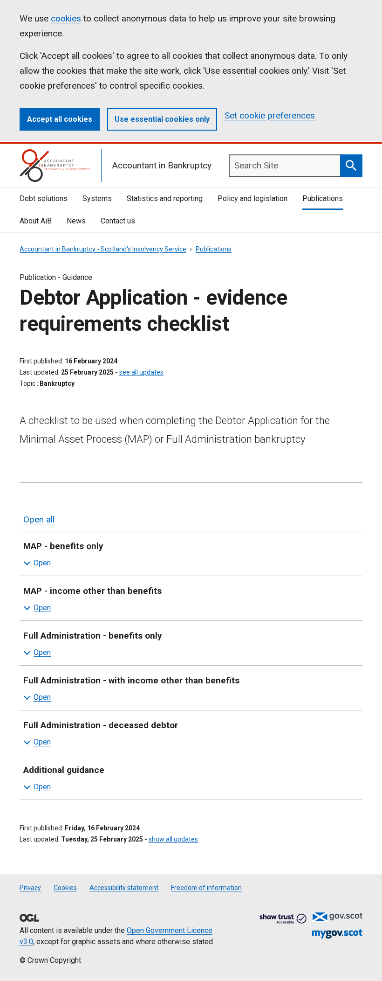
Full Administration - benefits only (92, 635)
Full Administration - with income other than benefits (131, 680)
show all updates (173, 839)
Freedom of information (206, 887)
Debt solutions (44, 198)
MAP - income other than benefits (92, 590)
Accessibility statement (123, 887)
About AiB (36, 220)
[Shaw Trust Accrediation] (283, 919)
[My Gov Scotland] (337, 934)
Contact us (118, 220)
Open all (39, 519)
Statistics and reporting (165, 198)
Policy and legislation (252, 198)
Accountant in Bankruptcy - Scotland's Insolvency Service (103, 249)
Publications (322, 198)
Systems (97, 198)
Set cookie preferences (270, 115)
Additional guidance (63, 770)
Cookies (65, 887)
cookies (66, 18)
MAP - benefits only (63, 546)
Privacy (30, 887)
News (76, 220)
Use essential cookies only (162, 119)
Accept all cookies (59, 119)
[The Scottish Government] (337, 917)
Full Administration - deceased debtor (100, 725)
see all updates (141, 372)
